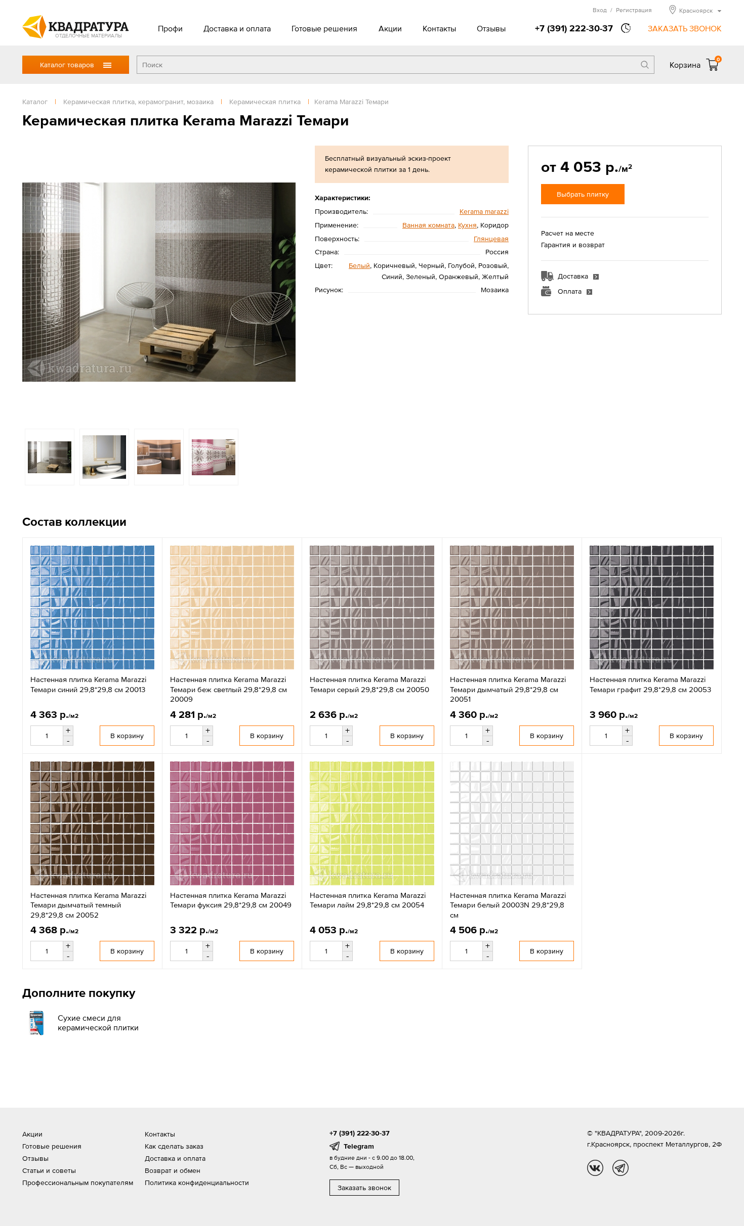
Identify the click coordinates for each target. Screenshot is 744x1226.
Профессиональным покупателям (77, 1182)
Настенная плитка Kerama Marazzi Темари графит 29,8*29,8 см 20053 (650, 684)
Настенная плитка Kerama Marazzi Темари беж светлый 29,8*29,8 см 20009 (228, 689)
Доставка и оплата (237, 28)
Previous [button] (32, 282)
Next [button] (285, 282)
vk (595, 1168)
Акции (390, 28)
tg (620, 1168)
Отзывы (491, 28)
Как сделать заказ (174, 1146)
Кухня (467, 225)
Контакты (439, 28)
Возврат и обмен (172, 1170)
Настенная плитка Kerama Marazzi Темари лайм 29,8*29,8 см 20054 (368, 900)
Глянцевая (491, 239)
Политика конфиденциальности (197, 1182)
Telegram (359, 1146)
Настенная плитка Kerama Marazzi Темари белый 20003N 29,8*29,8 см (508, 905)
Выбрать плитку (583, 194)
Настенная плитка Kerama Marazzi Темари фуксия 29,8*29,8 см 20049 (231, 900)
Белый (359, 265)
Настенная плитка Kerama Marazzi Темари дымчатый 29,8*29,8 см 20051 (508, 689)
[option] (159, 282)
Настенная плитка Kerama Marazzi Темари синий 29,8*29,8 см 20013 (88, 684)
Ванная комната (428, 225)
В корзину (127, 736)
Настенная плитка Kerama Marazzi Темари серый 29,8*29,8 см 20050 (369, 684)
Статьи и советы (49, 1170)
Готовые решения (324, 28)
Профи (170, 28)
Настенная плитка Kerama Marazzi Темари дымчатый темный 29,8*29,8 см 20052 (88, 905)
